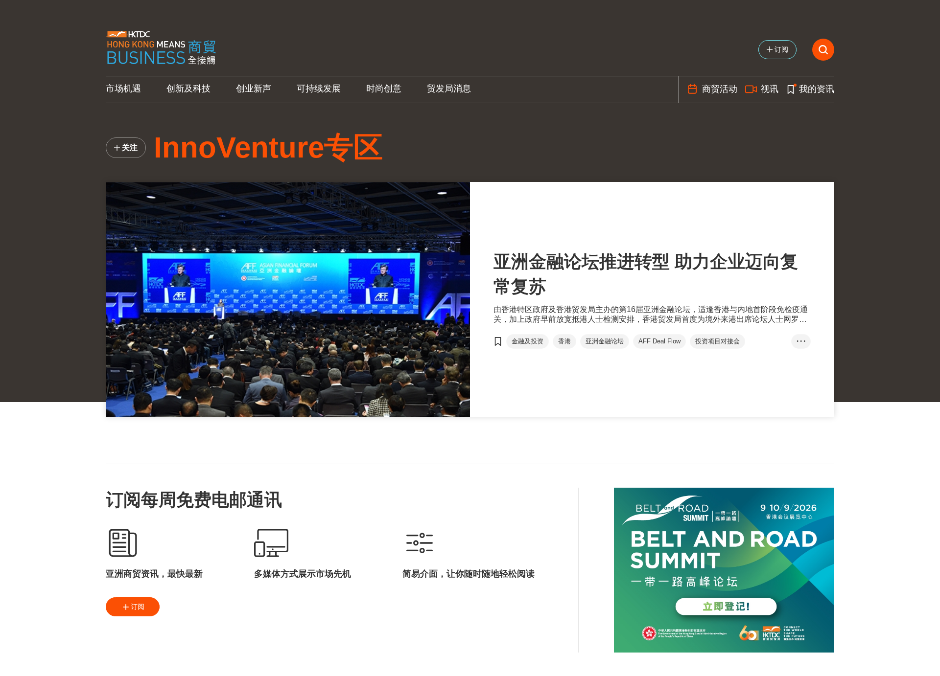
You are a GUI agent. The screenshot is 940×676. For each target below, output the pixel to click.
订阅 (137, 606)
